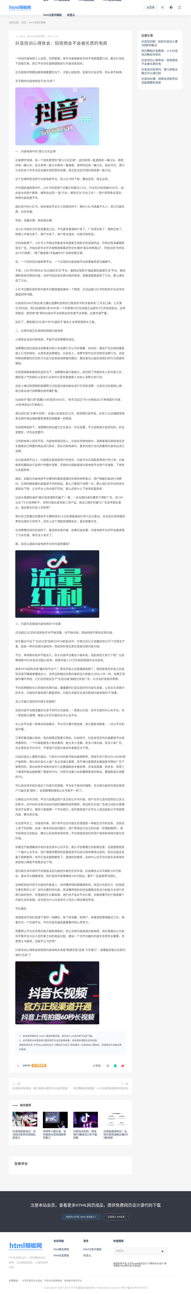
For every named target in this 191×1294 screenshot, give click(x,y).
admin (27, 1065)
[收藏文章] (108, 1066)
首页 (23, 22)
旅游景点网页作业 (73, 1281)
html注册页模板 (52, 15)
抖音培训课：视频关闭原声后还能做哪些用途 (159, 81)
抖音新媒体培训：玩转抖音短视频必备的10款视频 (116, 1134)
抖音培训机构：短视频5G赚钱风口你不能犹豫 (85, 1134)
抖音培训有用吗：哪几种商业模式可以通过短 (159, 71)
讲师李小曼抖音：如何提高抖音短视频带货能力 (54, 1134)
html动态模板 (61, 1255)
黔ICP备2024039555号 (134, 1288)
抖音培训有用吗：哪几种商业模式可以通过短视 (39, 1088)
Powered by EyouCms (108, 1288)
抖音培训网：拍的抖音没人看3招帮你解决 (159, 43)
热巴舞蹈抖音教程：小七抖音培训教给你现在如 (100, 1088)
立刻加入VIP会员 (116, 1217)
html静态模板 (61, 1249)
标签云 (71, 15)
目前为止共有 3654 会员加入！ (81, 1217)
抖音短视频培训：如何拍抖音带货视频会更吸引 (24, 1134)
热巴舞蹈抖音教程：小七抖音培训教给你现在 (159, 53)
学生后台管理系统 (53, 1281)
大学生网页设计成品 (32, 1281)
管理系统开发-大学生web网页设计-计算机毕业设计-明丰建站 (49, 1045)
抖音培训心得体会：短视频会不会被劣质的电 (159, 62)
